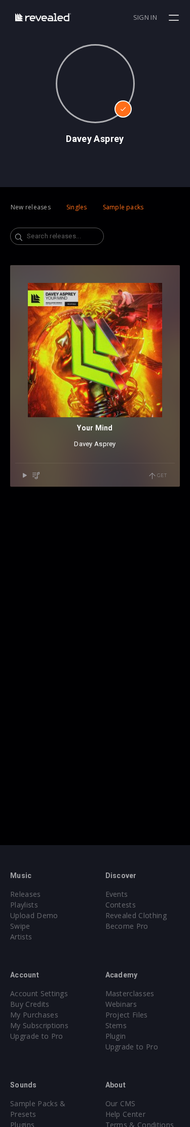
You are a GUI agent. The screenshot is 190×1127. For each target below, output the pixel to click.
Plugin (115, 1036)
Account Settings (39, 993)
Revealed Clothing (136, 915)
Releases (25, 894)
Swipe (20, 926)
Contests (120, 905)
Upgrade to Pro (36, 1036)
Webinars (121, 1004)
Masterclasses (130, 993)
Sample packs (123, 207)
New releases (31, 207)
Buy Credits (30, 1004)
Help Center (125, 1114)
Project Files (126, 1015)
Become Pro (126, 926)
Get (161, 475)
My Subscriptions (39, 1025)
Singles (76, 207)
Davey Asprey (95, 444)
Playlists (24, 905)
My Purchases (34, 1015)
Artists (21, 936)
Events (116, 894)
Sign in (145, 17)
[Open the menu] (175, 17)
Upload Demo (34, 915)
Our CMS (120, 1103)
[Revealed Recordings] (43, 17)
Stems (116, 1025)
